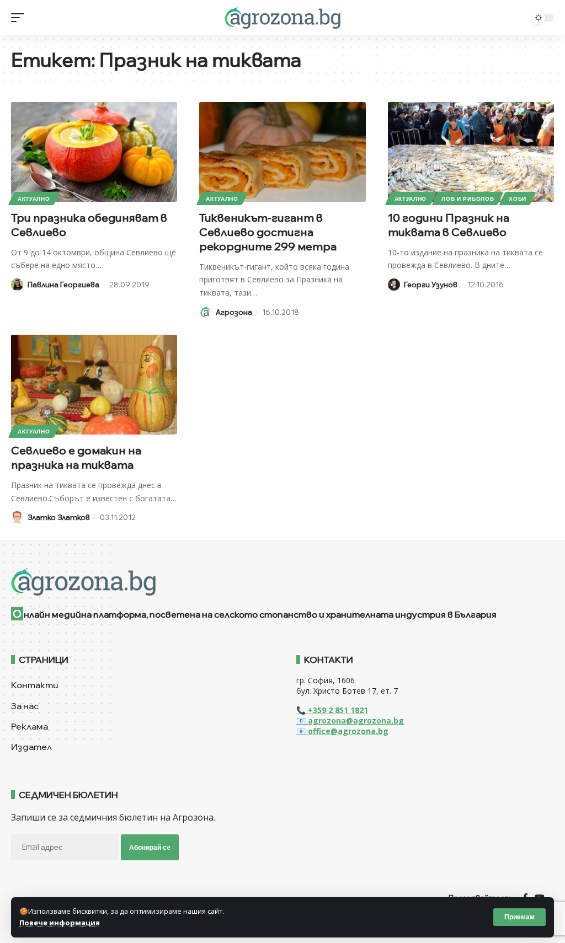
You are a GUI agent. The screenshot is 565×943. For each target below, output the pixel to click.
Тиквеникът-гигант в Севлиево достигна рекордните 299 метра (268, 232)
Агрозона (234, 312)
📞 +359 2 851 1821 (332, 710)
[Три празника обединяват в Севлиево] (94, 152)
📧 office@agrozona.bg (342, 731)
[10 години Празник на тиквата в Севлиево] (471, 152)
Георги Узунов (430, 284)
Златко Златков (59, 517)
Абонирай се (149, 847)
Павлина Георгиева (63, 284)
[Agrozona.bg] (282, 18)
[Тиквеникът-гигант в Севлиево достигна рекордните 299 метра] (282, 152)
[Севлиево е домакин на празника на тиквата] (94, 385)
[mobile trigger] (20, 17)
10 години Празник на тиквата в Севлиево (448, 225)
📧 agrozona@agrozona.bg (350, 720)
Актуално (34, 198)
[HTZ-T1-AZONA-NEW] (282, 582)
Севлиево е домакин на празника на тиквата (76, 457)
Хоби (517, 198)
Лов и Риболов (467, 198)
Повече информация (59, 923)
